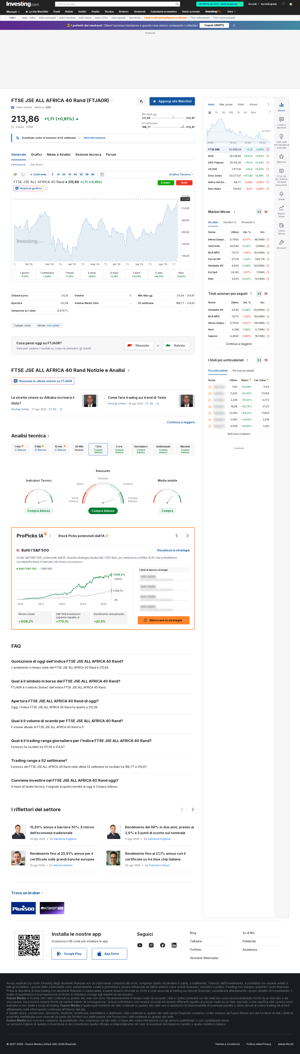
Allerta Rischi (285, 1044)
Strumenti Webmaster (204, 958)
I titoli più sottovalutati (226, 360)
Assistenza (250, 949)
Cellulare (196, 941)
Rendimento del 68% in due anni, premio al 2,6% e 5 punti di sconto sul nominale (159, 830)
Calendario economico (164, 11)
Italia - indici (29, 17)
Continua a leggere (181, 422)
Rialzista (179, 345)
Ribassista (142, 345)
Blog (193, 933)
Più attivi (213, 222)
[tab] (20, 449)
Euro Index (214, 188)
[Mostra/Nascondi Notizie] (102, 174)
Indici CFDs (101, 17)
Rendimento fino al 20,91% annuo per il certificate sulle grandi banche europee (62, 856)
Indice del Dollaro (218, 182)
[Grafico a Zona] (23, 174)
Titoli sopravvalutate (224, 17)
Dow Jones (215, 175)
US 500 (212, 169)
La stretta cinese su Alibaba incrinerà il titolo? (42, 400)
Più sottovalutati (217, 370)
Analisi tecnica (28, 436)
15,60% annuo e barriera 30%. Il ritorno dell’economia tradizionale (62, 830)
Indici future (85, 17)
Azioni (253, 104)
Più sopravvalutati (243, 370)
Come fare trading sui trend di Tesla (137, 397)
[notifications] (283, 4)
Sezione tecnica (88, 154)
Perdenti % (248, 222)
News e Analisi (58, 154)
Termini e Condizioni (227, 1044)
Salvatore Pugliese (65, 838)
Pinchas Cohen (20, 409)
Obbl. (241, 104)
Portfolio (195, 949)
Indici (12, 17)
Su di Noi (249, 933)
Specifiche (135, 17)
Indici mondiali (67, 17)
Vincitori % (229, 222)
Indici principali (47, 17)
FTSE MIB (214, 149)
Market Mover (219, 212)
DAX (211, 156)
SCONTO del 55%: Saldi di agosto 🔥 (220, 4)
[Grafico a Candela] (15, 174)
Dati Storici (36, 164)
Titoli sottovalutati (200, 17)
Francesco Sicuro (159, 865)
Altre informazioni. (95, 137)
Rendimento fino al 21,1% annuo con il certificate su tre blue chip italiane (155, 856)
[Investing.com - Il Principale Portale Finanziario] (23, 4)
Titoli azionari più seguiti (227, 294)
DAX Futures (215, 162)
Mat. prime (226, 104)
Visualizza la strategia (173, 550)
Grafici (36, 154)
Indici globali (118, 17)
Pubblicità (249, 941)
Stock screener (191, 11)
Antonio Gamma (62, 865)
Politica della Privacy (259, 1044)
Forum (111, 154)
